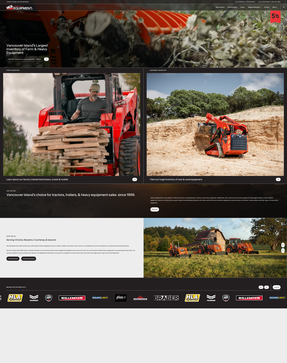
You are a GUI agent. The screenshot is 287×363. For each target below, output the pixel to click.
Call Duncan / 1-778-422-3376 (245, 2)
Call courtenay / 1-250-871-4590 (269, 2)
